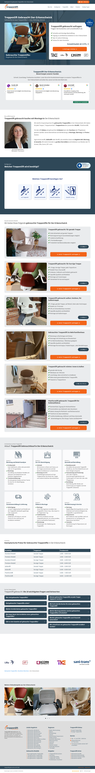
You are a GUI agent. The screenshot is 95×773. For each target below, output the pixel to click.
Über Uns (50, 7)
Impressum (87, 767)
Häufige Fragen (85, 7)
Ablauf (71, 7)
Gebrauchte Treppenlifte (10, 671)
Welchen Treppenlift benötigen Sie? (47, 179)
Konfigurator (57, 7)
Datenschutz (81, 767)
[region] (47, 562)
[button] (89, 91)
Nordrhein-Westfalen (23, 671)
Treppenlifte (65, 7)
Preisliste (78, 7)
